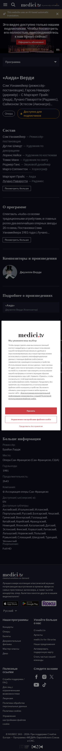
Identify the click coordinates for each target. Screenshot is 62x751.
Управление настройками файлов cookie (31, 419)
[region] (30, 375)
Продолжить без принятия (31, 426)
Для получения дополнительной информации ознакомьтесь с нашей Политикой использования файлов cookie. (29, 396)
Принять (31, 411)
